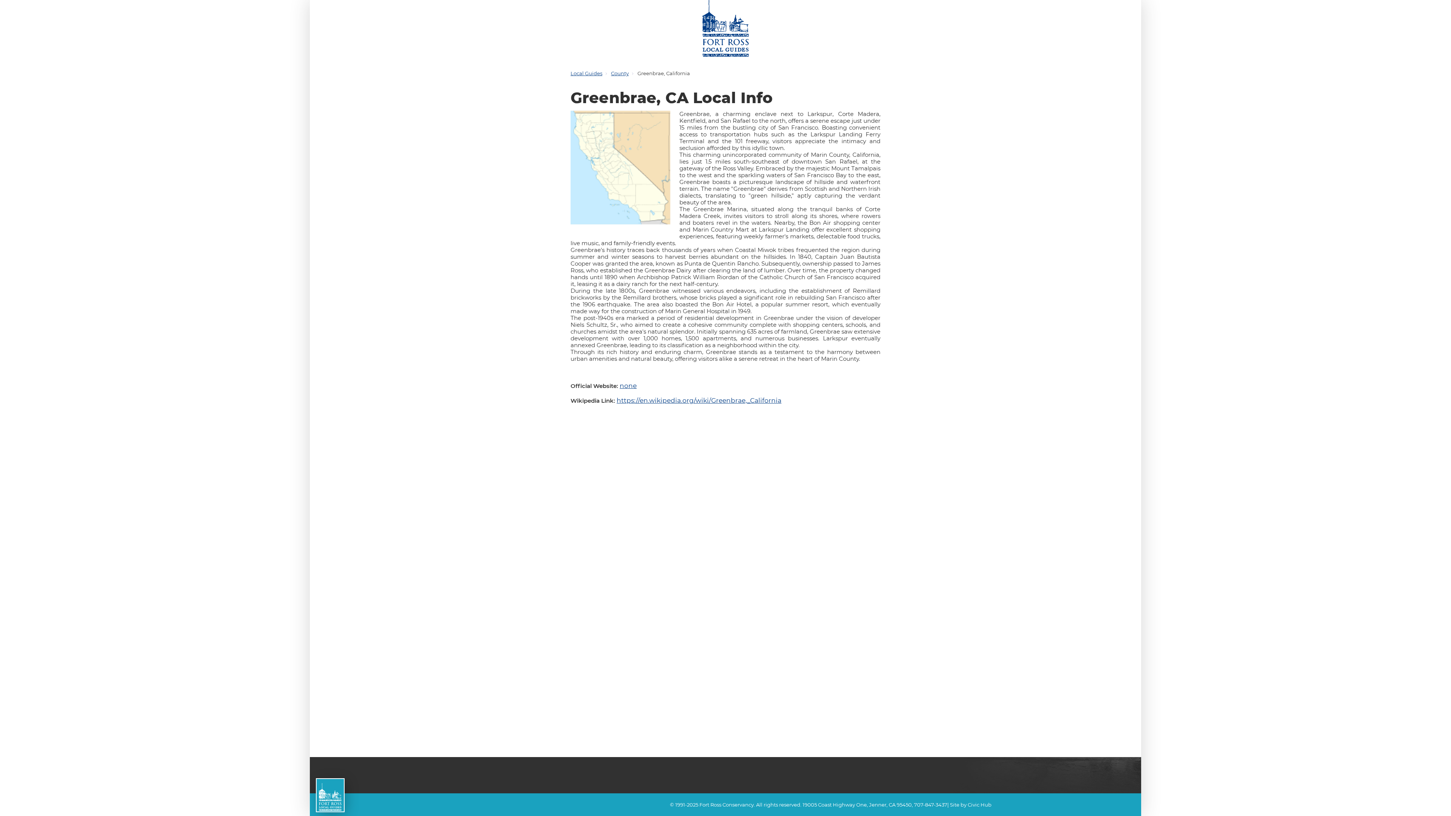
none (627, 384)
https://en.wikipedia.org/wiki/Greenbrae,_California (687, 397)
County (620, 73)
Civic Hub (980, 805)
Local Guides (586, 73)
